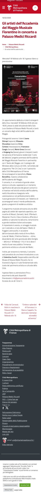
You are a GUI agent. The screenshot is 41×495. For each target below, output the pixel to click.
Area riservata (7, 444)
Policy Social (7, 372)
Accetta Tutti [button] (25, 485)
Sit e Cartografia (8, 391)
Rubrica (5, 388)
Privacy (5, 423)
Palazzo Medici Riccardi (16, 44)
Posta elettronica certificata (12, 385)
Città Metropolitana (11, 47)
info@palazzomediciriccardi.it (23, 278)
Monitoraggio (7, 428)
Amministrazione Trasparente (13, 345)
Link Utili (5, 434)
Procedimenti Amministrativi (13, 364)
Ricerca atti (6, 351)
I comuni (5, 382)
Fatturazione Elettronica (11, 412)
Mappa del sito (7, 431)
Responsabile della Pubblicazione (14, 420)
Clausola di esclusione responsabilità (16, 426)
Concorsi (5, 356)
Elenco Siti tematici (9, 402)
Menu (3, 8)
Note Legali (6, 417)
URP (4, 393)
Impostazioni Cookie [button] (10, 485)
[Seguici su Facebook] (3, 407)
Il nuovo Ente (7, 380)
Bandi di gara (7, 353)
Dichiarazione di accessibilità (12, 370)
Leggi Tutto (18, 490)
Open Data (6, 359)
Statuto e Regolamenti (11, 367)
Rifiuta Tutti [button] (8, 490)
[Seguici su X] (6, 407)
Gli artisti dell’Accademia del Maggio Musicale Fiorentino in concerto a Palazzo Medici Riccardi (20, 29)
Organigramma (8, 361)
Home (4, 44)
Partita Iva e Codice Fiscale (12, 415)
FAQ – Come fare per (10, 399)
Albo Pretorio (7, 348)
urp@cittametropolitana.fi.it (23, 440)
